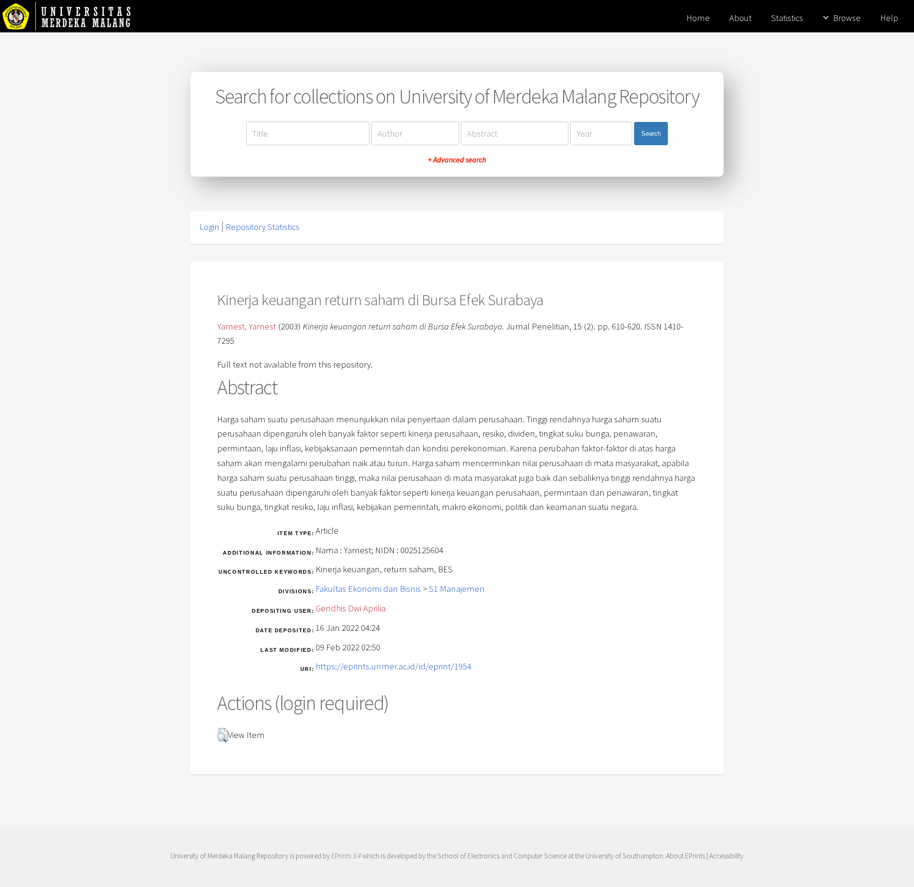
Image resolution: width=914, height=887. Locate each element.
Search (651, 133)
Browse (847, 17)
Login (209, 226)
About (740, 17)
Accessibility (726, 855)
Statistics (787, 17)
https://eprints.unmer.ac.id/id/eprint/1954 (393, 666)
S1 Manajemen (457, 588)
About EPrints (685, 855)
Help (889, 17)
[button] (222, 735)
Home (698, 17)
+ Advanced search (457, 159)
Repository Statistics (262, 226)
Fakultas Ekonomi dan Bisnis (368, 588)
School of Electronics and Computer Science (501, 855)
